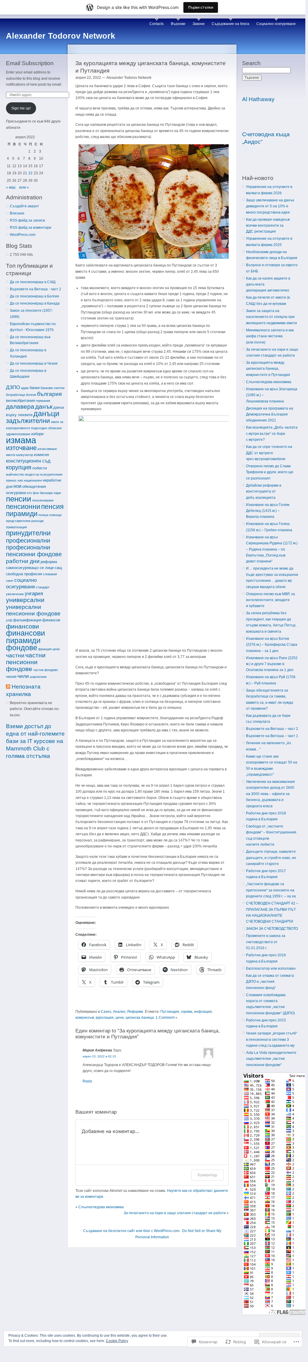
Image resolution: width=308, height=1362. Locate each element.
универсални (25, 599)
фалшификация (27, 620)
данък (43, 406)
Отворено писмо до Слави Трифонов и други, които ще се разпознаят (269, 472)
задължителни (28, 420)
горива (186, 1012)
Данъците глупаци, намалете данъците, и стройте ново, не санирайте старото (271, 858)
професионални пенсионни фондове (34, 550)
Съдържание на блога (230, 24)
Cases (106, 1012)
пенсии (18, 499)
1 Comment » (166, 1017)
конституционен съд (28, 460)
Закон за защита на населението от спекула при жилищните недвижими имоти (271, 317)
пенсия (52, 506)
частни (15, 655)
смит (9, 580)
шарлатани (38, 676)
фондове (21, 648)
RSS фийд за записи (27, 220)
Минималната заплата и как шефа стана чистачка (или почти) (270, 336)
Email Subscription (30, 63)
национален (33, 480)
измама (21, 440)
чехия (11, 676)
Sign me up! (21, 108)
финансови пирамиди (25, 636)
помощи (55, 515)
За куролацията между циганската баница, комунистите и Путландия (268, 369)
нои (17, 486)
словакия (50, 574)
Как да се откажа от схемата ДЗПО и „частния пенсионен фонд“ (270, 982)
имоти (10, 455)
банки (35, 387)
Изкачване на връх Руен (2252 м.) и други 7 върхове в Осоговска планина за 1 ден (272, 664)
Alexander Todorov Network (60, 36)
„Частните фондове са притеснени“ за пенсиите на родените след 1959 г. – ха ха (271, 890)
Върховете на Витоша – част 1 (272, 736)
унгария (34, 593)
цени (56, 649)
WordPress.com (22, 235)
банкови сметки (52, 388)
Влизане (17, 213)
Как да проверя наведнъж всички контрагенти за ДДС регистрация (268, 225)
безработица (15, 394)
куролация (105, 1017)
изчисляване (47, 449)
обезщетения (34, 486)
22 (30, 173)
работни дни (23, 561)
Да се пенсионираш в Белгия (34, 296)
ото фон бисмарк (40, 493)
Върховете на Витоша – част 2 (272, 729)
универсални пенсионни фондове (33, 610)
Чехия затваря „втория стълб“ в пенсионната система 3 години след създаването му (271, 1039)
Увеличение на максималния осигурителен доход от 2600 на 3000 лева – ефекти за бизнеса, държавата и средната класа (270, 794)
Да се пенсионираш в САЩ (32, 282)
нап (20, 480)
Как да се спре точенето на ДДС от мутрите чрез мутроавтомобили (269, 453)
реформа (49, 561)
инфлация (203, 1012)
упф (9, 620)
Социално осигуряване (276, 24)
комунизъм (84, 1017)
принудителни (28, 533)
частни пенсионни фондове (26, 662)
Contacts (156, 24)
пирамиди (22, 514)
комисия (41, 454)
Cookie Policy (117, 1341)
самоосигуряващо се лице (30, 567)
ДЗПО (13, 387)
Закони (199, 24)
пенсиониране (43, 500)
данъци (46, 414)
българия (49, 394)
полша (43, 515)
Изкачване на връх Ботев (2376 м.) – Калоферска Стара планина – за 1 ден (271, 645)
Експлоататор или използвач (270, 968)
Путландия (169, 1012)
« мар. (11, 187)
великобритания (20, 400)
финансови (22, 626)
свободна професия (24, 574)
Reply (87, 1081)
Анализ (119, 1012)
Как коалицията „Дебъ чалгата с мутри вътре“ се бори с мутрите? (272, 433)
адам (25, 388)
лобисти (39, 468)
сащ (58, 567)
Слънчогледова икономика (101, 1207)
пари (57, 493)
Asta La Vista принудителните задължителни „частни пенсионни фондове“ (271, 1059)
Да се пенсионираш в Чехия (34, 363)
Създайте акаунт (24, 206)
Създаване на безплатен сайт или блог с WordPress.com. (131, 1231)
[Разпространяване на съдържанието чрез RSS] (8, 687)
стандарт (42, 587)
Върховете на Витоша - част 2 (35, 289)
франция (45, 649)
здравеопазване (18, 434)
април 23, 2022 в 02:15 (99, 1056)
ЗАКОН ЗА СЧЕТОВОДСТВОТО (272, 929)
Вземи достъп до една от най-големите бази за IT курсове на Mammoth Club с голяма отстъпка (35, 741)
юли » (24, 187)
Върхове (178, 24)
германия (43, 400)
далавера (20, 406)
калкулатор (24, 455)
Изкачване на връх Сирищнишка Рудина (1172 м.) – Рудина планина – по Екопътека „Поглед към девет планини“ (272, 549)
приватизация (16, 527)
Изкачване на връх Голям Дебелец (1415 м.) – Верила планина (267, 511)
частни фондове (45, 670)
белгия (31, 394)
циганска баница (140, 1017)
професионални (28, 540)
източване (21, 448)
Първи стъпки (200, 7)
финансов (51, 620)
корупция (18, 467)
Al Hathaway (258, 99)
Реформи (135, 1012)
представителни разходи (25, 521)
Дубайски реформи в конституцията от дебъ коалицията (263, 491)
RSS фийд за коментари (30, 227)
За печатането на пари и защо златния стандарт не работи (175, 1213)
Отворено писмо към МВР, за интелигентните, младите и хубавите (270, 600)
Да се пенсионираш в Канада (35, 303)
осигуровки (16, 492)
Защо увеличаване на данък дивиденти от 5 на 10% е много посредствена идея (270, 206)
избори (37, 434)
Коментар (207, 1174)
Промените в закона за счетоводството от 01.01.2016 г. (265, 942)
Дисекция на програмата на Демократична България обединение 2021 (269, 414)
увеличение (15, 594)
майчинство (15, 474)
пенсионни (23, 506)
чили (23, 676)
